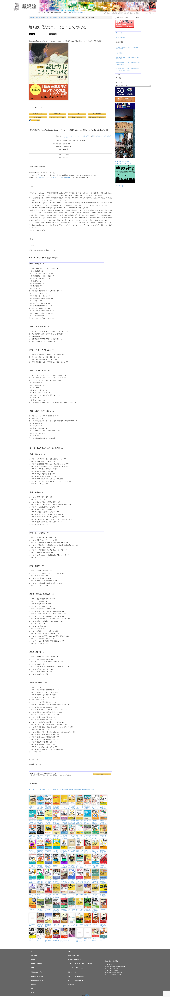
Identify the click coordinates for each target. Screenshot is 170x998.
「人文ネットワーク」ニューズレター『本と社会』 (80, 963)
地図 (150, 13)
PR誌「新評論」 (121, 37)
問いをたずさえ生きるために (128, 69)
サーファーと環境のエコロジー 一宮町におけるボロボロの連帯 (128, 48)
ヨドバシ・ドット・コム (57, 117)
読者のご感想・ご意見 (73, 955)
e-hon (77, 113)
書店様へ (138, 13)
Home (32, 17)
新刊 (69, 17)
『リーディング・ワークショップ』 (50, 177)
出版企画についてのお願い (37, 976)
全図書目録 (114, 13)
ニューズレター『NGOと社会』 (76, 967)
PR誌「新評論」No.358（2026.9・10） (125, 53)
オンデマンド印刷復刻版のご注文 (76, 976)
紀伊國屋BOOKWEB (38, 113)
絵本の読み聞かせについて (74, 959)
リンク (154, 13)
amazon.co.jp (57, 113)
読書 (67, 137)
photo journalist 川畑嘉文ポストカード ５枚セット (123, 162)
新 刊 (119, 33)
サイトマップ (145, 13)
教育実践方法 (86, 790)
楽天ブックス (37, 117)
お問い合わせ (107, 13)
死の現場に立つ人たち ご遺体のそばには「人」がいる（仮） (128, 57)
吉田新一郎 (88, 136)
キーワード (119, 186)
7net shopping (97, 113)
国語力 (93, 136)
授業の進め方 (99, 136)
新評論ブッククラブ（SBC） (38, 972)
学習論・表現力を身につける (53, 17)
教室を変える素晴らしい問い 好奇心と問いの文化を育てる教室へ (128, 63)
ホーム (32, 951)
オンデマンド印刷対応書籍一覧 (75, 980)
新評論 (29, 6)
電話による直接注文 (77, 117)
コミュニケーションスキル (69, 136)
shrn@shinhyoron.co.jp (78, 12)
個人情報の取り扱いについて (38, 980)
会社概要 (120, 13)
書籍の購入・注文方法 (129, 13)
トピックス (71, 951)
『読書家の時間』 (66, 177)
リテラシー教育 (81, 136)
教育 (65, 17)
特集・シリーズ (72, 972)
